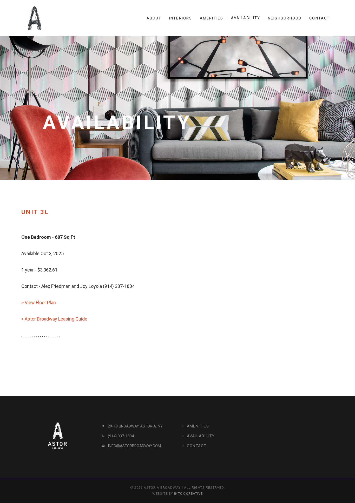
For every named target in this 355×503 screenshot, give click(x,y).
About (154, 18)
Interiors (180, 18)
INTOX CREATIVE (188, 493)
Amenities (211, 18)
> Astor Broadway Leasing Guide (54, 319)
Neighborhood (284, 18)
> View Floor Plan (38, 302)
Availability (245, 18)
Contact (319, 18)
